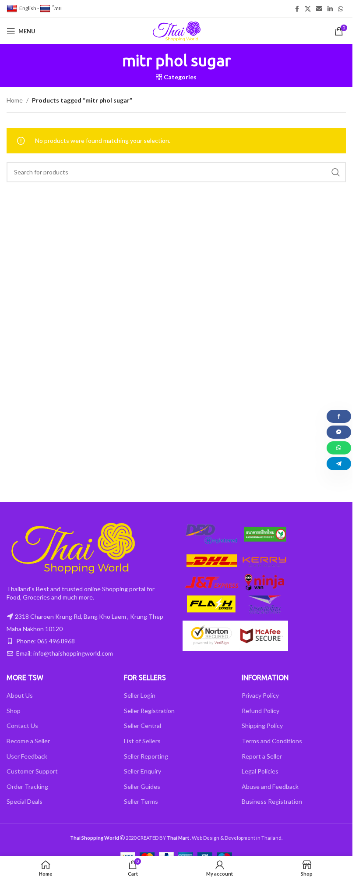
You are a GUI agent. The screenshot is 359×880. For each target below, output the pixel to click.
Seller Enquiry (142, 771)
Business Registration (272, 801)
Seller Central (142, 725)
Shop (14, 710)
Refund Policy (260, 710)
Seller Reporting (146, 756)
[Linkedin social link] (330, 9)
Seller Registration (149, 710)
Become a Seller (28, 741)
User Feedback (27, 756)
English (27, 8)
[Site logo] (176, 30)
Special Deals (24, 801)
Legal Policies (260, 771)
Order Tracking (27, 786)
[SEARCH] (336, 172)
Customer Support (32, 771)
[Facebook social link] (297, 9)
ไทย (57, 8)
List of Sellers (142, 741)
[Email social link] (319, 9)
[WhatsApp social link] (340, 9)
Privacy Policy (260, 695)
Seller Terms (141, 801)
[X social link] (307, 9)
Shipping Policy (262, 725)
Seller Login (139, 695)
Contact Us (22, 725)
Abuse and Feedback (270, 786)
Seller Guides (142, 786)
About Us (20, 695)
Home (15, 100)
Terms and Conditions (272, 741)
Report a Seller (262, 756)
